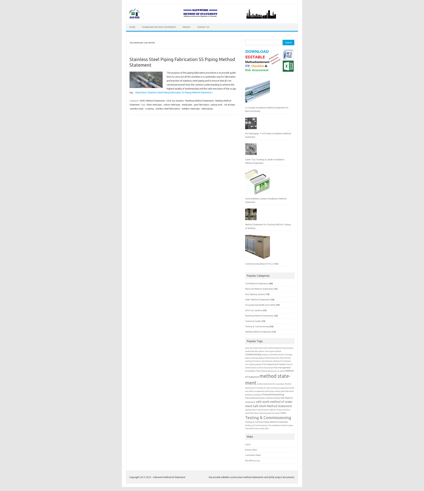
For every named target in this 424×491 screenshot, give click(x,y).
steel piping (207, 108)
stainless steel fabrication (167, 108)
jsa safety (281, 371)
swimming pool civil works (269, 413)
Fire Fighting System (253, 364)
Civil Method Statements (257, 283)
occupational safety (262, 391)
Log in (248, 444)
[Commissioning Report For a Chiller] (257, 248)
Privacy (186, 27)
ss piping (149, 108)
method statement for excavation (270, 384)
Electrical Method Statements (259, 289)
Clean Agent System (273, 351)
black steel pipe (154, 104)
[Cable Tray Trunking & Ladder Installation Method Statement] (251, 150)
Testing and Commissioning (256, 425)
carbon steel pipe (171, 104)
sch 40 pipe (229, 104)
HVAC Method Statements (152, 100)
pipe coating (275, 391)
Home (132, 27)
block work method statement (271, 348)
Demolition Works (276, 355)
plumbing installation (253, 395)
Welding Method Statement (258, 332)
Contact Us (203, 27)
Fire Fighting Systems (255, 294)
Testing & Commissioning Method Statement (266, 422)
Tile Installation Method (278, 425)
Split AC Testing (276, 410)
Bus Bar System (258, 351)
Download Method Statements (159, 27)
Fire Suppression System (274, 364)
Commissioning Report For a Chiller (262, 264)
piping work (216, 104)
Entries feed (251, 450)
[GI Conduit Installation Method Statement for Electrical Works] (257, 92)
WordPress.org (252, 460)
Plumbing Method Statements (199, 100)
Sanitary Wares (251, 410)
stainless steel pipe (191, 108)
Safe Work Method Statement (272, 406)
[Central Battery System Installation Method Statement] (257, 183)
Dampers (265, 355)
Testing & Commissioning (257, 326)
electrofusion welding (270, 361)
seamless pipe (136, 108)
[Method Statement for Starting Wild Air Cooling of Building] (251, 216)
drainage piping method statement (265, 358)
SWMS (283, 413)
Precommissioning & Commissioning (262, 398)
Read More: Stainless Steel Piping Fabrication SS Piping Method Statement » (174, 92)
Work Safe (264, 429)
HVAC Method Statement (266, 371)
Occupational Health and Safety (260, 305)
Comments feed (253, 455)
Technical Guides (253, 321)
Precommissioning (273, 394)
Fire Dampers (285, 361)
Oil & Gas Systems (175, 100)
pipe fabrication (201, 104)
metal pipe (187, 104)
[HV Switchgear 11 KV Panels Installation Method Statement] (251, 125)
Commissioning (253, 354)
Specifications (263, 410)
